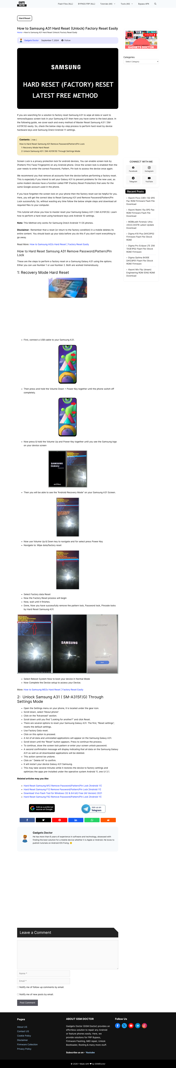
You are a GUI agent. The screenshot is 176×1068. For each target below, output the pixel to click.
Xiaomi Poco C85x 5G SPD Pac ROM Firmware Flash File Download (140, 201)
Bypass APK (143, 4)
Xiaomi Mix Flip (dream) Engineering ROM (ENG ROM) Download (140, 272)
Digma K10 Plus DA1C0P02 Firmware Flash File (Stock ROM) (140, 236)
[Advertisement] (68, 317)
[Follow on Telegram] (137, 1025)
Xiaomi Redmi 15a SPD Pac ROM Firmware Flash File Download (140, 212)
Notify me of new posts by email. (36, 994)
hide (34, 140)
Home (19, 32)
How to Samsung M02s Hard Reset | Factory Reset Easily (53, 689)
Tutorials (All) (106, 4)
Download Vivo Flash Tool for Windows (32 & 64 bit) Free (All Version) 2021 (63, 793)
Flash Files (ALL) (65, 4)
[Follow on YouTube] (131, 1025)
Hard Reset (24, 18)
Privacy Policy (24, 1049)
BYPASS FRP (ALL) (86, 4)
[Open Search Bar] (155, 4)
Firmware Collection (27, 1044)
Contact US (23, 1031)
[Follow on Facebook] (117, 1025)
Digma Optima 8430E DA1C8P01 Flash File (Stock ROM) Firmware (139, 260)
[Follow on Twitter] (124, 1025)
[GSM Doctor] (22, 4)
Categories (129, 57)
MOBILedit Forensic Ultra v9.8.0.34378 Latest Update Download (140, 224)
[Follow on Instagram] (144, 1025)
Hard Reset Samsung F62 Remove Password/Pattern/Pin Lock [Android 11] (62, 797)
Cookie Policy (24, 1035)
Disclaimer (22, 1040)
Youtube (90, 1052)
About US (22, 1027)
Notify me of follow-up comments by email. (41, 987)
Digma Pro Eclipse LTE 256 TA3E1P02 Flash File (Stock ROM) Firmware (140, 248)
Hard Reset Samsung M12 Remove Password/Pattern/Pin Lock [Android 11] (63, 785)
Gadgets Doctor (31, 40)
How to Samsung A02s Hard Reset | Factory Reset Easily (59, 244)
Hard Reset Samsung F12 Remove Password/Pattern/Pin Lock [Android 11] (62, 789)
